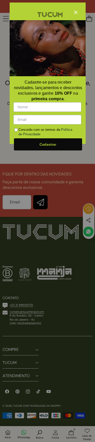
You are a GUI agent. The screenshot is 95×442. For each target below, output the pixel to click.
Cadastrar (48, 144)
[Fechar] (76, 12)
